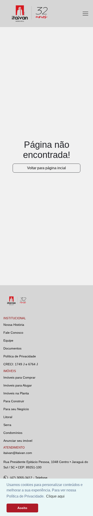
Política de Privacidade (19, 356)
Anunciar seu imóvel (17, 440)
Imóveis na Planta (16, 393)
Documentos (12, 348)
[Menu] (85, 13)
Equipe (8, 340)
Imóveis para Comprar (19, 377)
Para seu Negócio (16, 409)
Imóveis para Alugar (17, 385)
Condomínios (12, 433)
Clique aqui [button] (55, 496)
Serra (7, 425)
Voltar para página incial (46, 168)
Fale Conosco (13, 332)
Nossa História (13, 324)
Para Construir (13, 401)
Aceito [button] (22, 508)
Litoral (7, 417)
